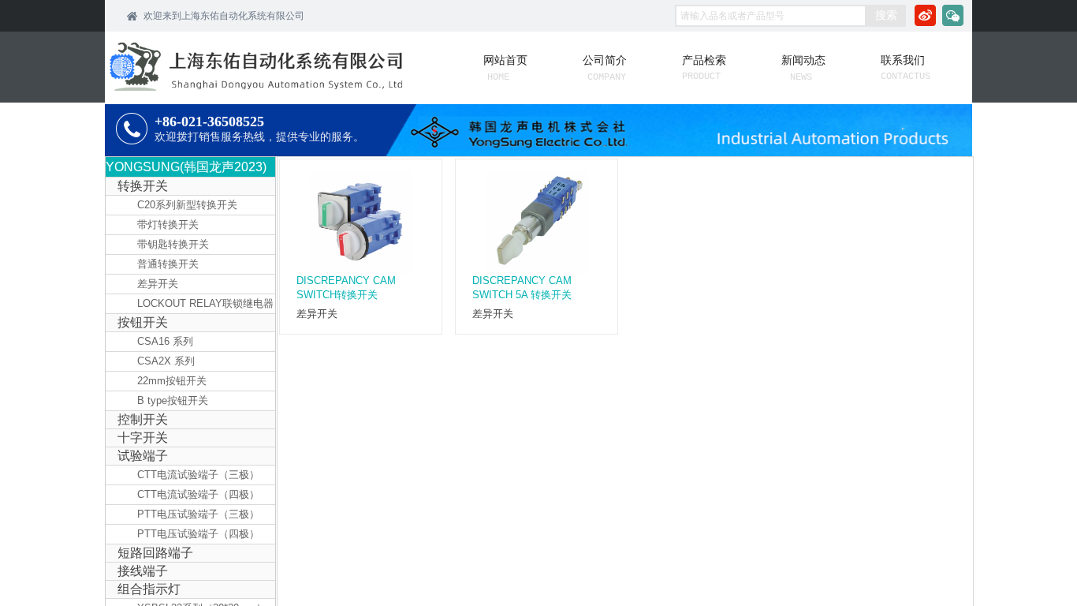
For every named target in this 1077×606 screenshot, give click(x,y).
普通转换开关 (168, 264)
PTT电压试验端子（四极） (198, 534)
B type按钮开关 (172, 400)
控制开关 (142, 419)
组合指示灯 (149, 589)
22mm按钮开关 (172, 381)
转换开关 (142, 186)
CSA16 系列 (165, 341)
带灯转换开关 (168, 224)
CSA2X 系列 (166, 361)
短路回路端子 (155, 552)
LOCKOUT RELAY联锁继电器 (205, 303)
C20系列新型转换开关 (187, 205)
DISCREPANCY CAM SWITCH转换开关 (346, 288)
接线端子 (142, 571)
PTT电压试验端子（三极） (198, 514)
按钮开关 (142, 322)
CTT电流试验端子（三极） (198, 475)
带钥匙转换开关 (173, 244)
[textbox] (770, 16)
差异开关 (316, 314)
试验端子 (142, 455)
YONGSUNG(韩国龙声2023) (186, 167)
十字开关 (142, 437)
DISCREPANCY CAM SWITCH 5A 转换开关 (522, 288)
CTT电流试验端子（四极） (198, 494)
